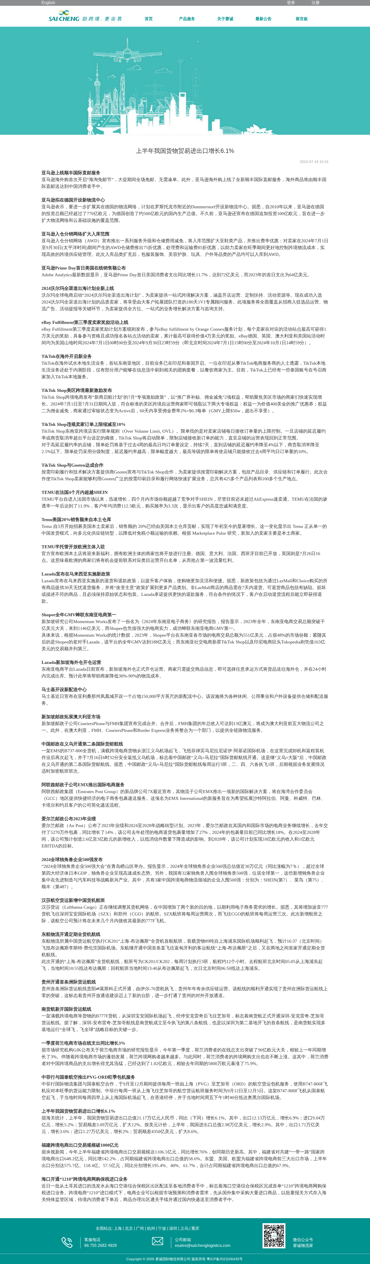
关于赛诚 (225, 19)
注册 (316, 3)
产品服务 (187, 19)
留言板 (302, 19)
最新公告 (263, 19)
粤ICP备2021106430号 (225, 1259)
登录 (291, 3)
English (48, 3)
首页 (149, 19)
